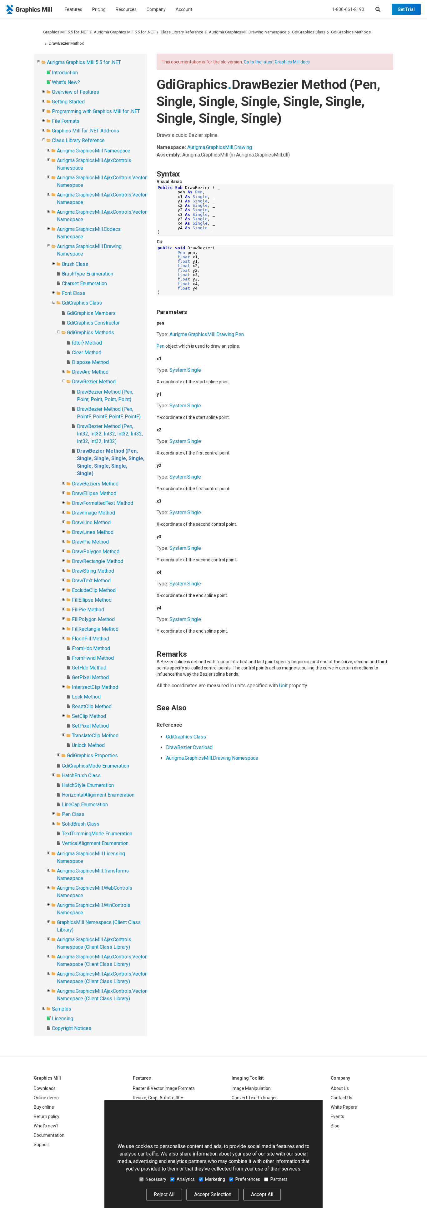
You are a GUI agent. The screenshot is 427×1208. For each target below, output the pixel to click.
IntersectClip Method (95, 687)
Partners (279, 1179)
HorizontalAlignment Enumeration (98, 795)
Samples (61, 1009)
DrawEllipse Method (94, 493)
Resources (126, 9)
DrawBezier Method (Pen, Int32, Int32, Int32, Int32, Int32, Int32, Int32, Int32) (110, 433)
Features (73, 9)
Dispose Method (90, 362)
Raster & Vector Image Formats (164, 1088)
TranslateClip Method (95, 735)
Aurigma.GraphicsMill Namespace (93, 151)
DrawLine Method (91, 522)
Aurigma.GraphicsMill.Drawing (219, 147)
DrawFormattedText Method (102, 503)
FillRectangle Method (95, 629)
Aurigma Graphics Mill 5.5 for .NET (124, 32)
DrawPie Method (90, 542)
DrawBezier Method (66, 43)
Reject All (164, 1194)
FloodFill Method (90, 639)
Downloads (45, 1088)
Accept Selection (212, 1194)
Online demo (46, 1097)
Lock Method (86, 697)
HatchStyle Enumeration (88, 785)
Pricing (99, 9)
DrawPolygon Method (95, 551)
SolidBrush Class (80, 824)
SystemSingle (185, 370)
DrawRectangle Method (97, 561)
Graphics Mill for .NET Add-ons (85, 131)
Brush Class (75, 264)
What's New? (66, 82)
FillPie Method (88, 610)
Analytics (186, 1179)
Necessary (156, 1179)
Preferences (247, 1179)
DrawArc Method (90, 372)
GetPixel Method (90, 677)
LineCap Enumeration (85, 805)
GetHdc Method (89, 668)
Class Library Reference (182, 32)
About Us (340, 1088)
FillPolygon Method (93, 619)
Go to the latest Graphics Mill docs (277, 61)
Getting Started (68, 102)
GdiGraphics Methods (351, 32)
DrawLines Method (92, 532)
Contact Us (341, 1097)
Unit (283, 686)
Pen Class (73, 814)
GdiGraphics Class (308, 32)
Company (156, 9)
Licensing (62, 1019)
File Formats (65, 121)
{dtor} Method (87, 343)
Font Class (73, 293)
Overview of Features (75, 92)
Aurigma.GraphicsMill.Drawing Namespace (247, 32)
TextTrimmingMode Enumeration (97, 834)
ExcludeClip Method (94, 590)
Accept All (262, 1194)
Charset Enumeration (84, 283)
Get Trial (406, 9)
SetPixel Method (90, 726)
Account (184, 9)
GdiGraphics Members (91, 313)
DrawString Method (93, 571)
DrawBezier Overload (189, 747)
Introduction (65, 73)
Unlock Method (88, 745)
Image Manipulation (251, 1088)
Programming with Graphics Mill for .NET (96, 111)
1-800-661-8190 (348, 9)
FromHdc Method (91, 648)
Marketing (215, 1179)
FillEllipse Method (92, 600)
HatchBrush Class (81, 775)
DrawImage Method (93, 513)
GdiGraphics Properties (92, 755)
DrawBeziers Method (95, 484)
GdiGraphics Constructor (93, 323)
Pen (160, 346)
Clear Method (86, 352)
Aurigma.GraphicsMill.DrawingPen (206, 334)
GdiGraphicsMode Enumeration (95, 766)
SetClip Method (89, 716)
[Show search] (377, 9)
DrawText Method (91, 581)
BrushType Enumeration (87, 274)
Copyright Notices (71, 1028)
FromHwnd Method (93, 658)
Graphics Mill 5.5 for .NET (65, 32)
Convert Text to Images (255, 1097)
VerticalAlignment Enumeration (95, 843)
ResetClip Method (92, 706)
